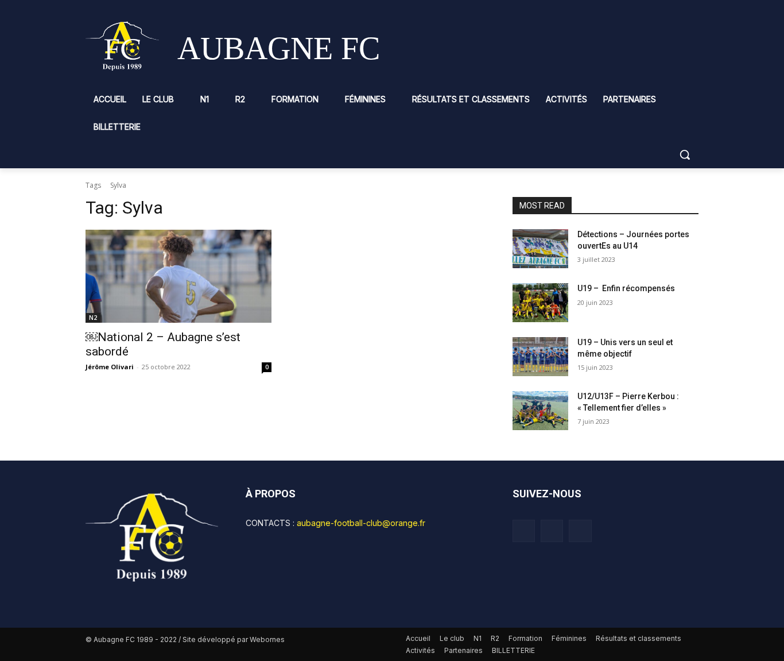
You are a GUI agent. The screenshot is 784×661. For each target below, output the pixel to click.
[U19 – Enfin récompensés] (540, 302)
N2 (93, 318)
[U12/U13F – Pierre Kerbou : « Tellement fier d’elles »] (540, 410)
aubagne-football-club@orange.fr (361, 523)
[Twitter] (580, 531)
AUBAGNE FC (278, 48)
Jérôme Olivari (110, 366)
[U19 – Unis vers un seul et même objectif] (540, 356)
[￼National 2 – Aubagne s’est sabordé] (178, 276)
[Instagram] (552, 531)
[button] (684, 154)
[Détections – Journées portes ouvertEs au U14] (540, 248)
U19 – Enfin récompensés (626, 288)
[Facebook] (524, 531)
